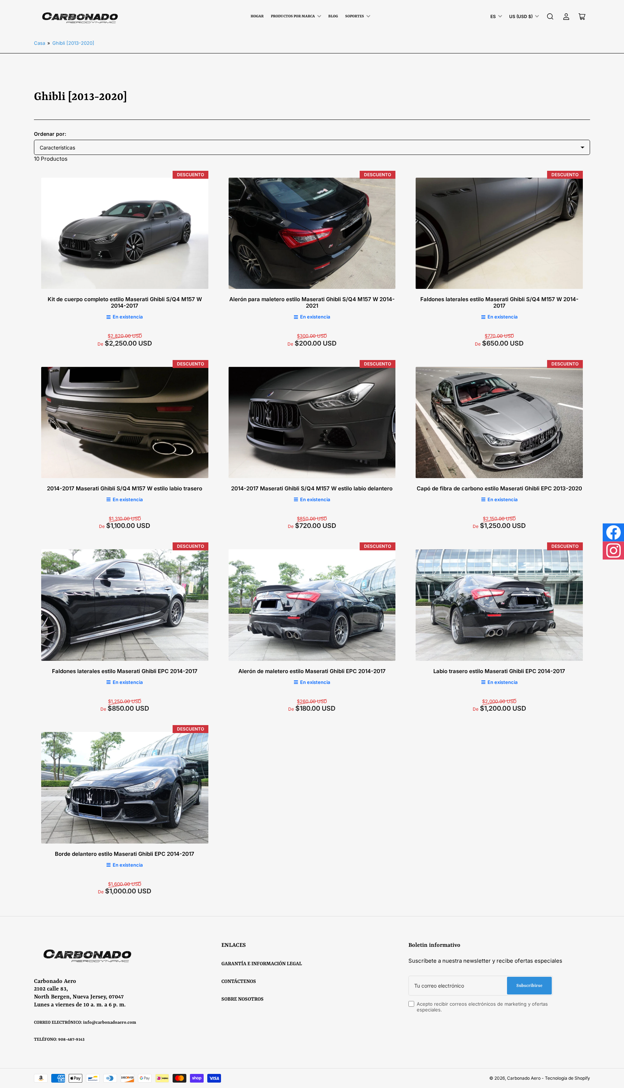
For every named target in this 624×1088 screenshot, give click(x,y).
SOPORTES (354, 16)
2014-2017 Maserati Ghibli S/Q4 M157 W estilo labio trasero (124, 488)
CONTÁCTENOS (238, 981)
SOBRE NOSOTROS (242, 999)
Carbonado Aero (524, 1078)
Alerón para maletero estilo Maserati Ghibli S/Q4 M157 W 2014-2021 (312, 302)
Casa (39, 43)
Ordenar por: (50, 134)
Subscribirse (529, 985)
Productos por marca (293, 16)
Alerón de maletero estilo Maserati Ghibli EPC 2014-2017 (312, 671)
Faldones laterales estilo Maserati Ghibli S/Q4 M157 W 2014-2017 (499, 302)
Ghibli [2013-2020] (73, 43)
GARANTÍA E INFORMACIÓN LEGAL (261, 964)
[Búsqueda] (550, 17)
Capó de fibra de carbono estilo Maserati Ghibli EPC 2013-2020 (499, 488)
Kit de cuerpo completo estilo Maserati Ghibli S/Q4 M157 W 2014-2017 (125, 302)
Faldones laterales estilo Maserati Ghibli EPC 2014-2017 (125, 671)
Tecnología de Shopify (567, 1078)
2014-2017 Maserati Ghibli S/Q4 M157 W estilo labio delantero (312, 488)
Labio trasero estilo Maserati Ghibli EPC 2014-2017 (499, 671)
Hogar (257, 16)
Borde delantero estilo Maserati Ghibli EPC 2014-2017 (124, 853)
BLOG (333, 16)
